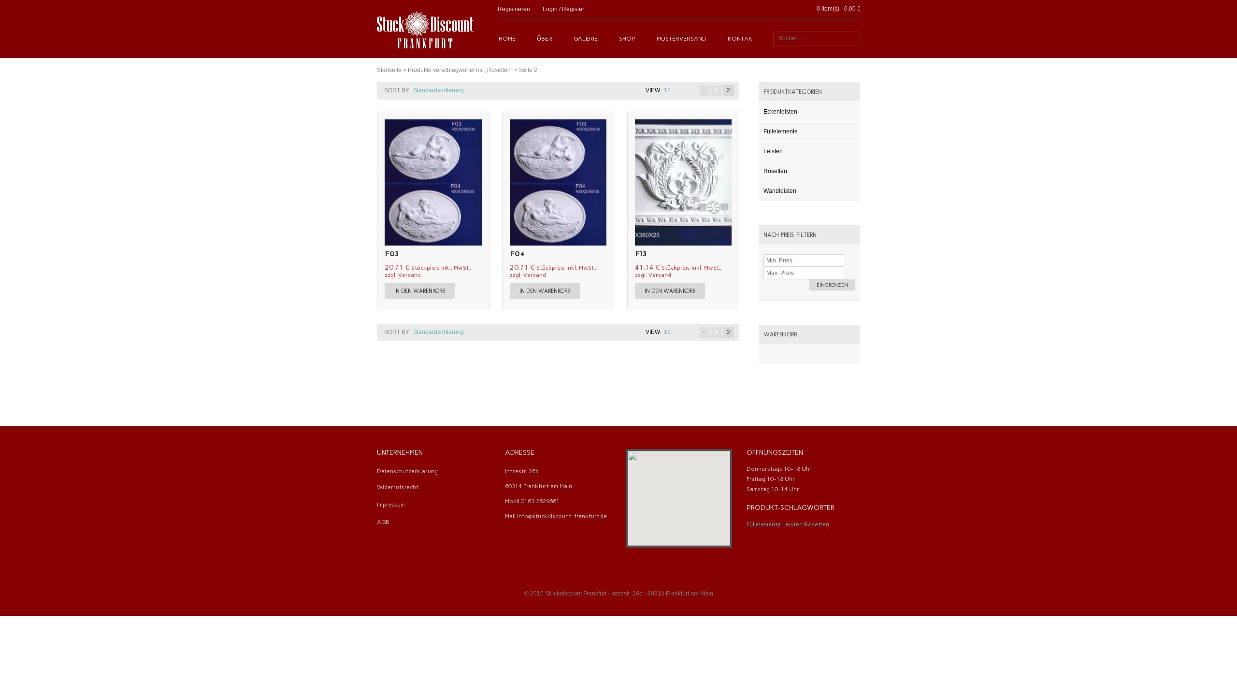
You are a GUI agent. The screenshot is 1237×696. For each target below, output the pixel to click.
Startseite (389, 70)
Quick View (387, 182)
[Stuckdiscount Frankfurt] (425, 28)
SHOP (627, 38)
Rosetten (775, 171)
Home (507, 38)
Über (544, 38)
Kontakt (742, 38)
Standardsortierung (438, 90)
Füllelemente (780, 131)
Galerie (586, 38)
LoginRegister (563, 9)
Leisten (773, 151)
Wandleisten (779, 191)
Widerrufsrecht (397, 487)
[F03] (479, 182)
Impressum (391, 504)
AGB (383, 522)
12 (667, 90)
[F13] (728, 182)
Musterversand (681, 38)
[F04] (603, 182)
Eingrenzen (832, 285)
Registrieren (514, 9)
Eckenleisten (780, 111)
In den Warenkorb (419, 291)
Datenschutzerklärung (407, 471)
